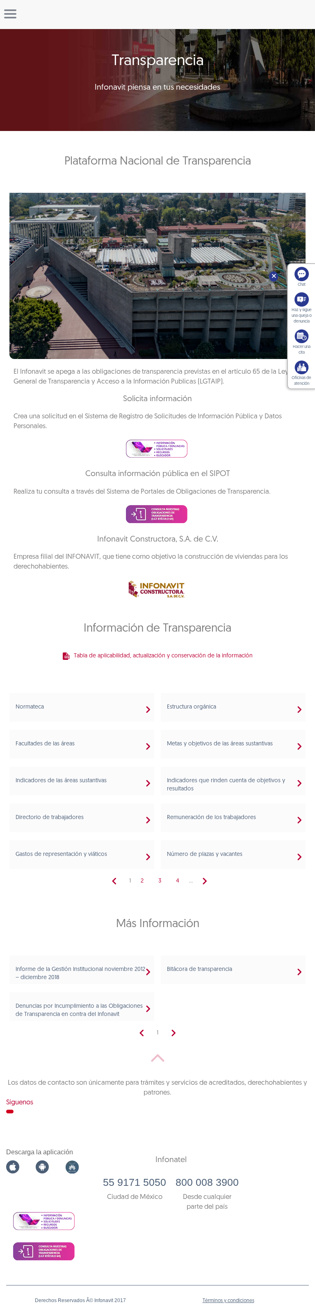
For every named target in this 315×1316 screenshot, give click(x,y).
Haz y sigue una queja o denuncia (302, 315)
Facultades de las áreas (45, 744)
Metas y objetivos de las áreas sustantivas (220, 744)
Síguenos (19, 1102)
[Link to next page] (205, 881)
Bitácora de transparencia (199, 969)
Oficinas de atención (301, 381)
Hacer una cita (301, 349)
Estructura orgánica (191, 707)
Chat (302, 285)
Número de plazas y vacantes (204, 854)
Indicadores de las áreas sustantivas (61, 781)
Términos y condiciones (228, 1300)
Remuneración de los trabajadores (211, 818)
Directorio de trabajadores (50, 818)
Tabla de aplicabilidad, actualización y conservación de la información (163, 656)
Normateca (30, 707)
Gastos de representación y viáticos (61, 854)
